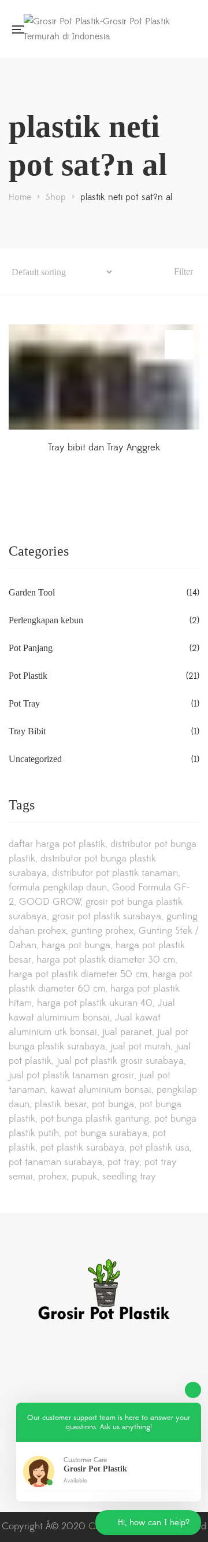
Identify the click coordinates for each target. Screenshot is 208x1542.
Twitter (60, 1360)
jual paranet (127, 1032)
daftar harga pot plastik (57, 844)
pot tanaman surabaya (55, 1162)
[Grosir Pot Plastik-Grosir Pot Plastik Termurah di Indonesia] (107, 29)
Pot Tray (24, 703)
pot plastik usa (159, 1147)
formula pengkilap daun (58, 887)
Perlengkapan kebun (46, 620)
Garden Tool (32, 592)
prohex (52, 1176)
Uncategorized (35, 759)
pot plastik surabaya (82, 1147)
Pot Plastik (28, 676)
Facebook (37, 1360)
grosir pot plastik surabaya (106, 916)
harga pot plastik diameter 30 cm (105, 959)
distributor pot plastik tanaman (115, 873)
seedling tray (129, 1176)
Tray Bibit (27, 731)
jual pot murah (140, 1046)
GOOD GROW (49, 902)
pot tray (123, 1162)
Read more (179, 345)
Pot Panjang (31, 648)
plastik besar (61, 1104)
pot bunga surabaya (105, 1133)
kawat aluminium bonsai (100, 1090)
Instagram (13, 1360)
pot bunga (113, 1104)
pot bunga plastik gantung (94, 1118)
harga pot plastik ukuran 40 (95, 1003)
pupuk (84, 1176)
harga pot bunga (76, 945)
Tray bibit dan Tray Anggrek (104, 447)
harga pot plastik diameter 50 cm (78, 974)
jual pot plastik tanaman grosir (71, 1075)
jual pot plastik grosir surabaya (120, 1061)
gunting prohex (102, 931)
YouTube (84, 1360)
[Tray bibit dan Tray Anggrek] (104, 377)
